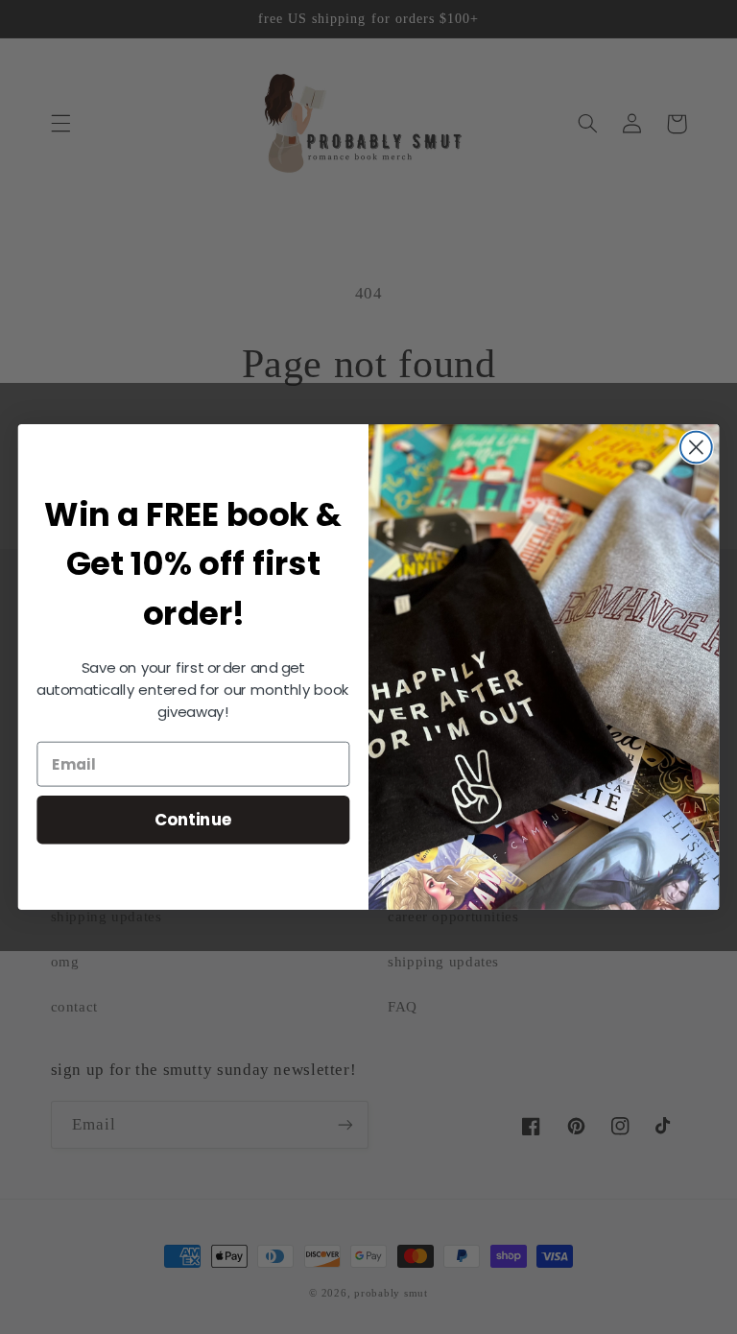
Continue (193, 819)
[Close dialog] (696, 448)
